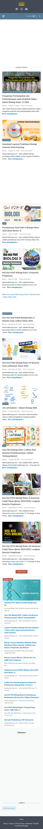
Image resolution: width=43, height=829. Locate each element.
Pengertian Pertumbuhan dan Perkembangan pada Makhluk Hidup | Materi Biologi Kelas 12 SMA (19, 99)
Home (21, 819)
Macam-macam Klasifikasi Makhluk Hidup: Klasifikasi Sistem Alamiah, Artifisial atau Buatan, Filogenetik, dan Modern (20, 645)
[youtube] (26, 9)
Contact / (12, 823)
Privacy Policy (19, 823)
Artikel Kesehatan (9, 808)
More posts (21, 571)
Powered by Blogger (21, 826)
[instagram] (21, 9)
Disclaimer (29, 823)
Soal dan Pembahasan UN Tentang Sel (18, 720)
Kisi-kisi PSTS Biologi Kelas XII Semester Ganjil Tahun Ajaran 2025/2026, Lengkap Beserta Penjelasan (21, 549)
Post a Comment (26, 105)
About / (6, 823)
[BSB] (21, 4)
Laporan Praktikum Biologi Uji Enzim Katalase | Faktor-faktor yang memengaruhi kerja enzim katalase (21, 630)
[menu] (4, 16)
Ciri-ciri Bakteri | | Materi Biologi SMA (19, 408)
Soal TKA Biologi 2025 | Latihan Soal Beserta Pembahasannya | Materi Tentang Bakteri (19, 453)
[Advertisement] (21, 43)
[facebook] (16, 9)
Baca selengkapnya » (10, 114)
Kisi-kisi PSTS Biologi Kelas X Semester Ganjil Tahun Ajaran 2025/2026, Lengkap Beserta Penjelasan (21, 501)
